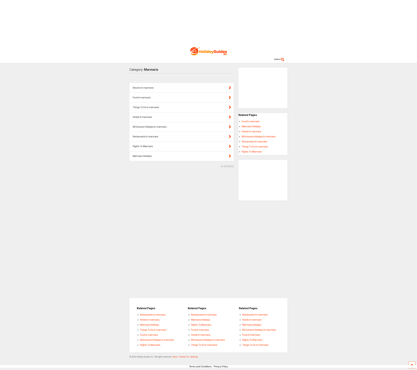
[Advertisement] (208, 23)
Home (174, 357)
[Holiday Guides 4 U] (208, 53)
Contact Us (184, 357)
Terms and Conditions (200, 366)
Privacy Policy (221, 366)
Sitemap (194, 357)
